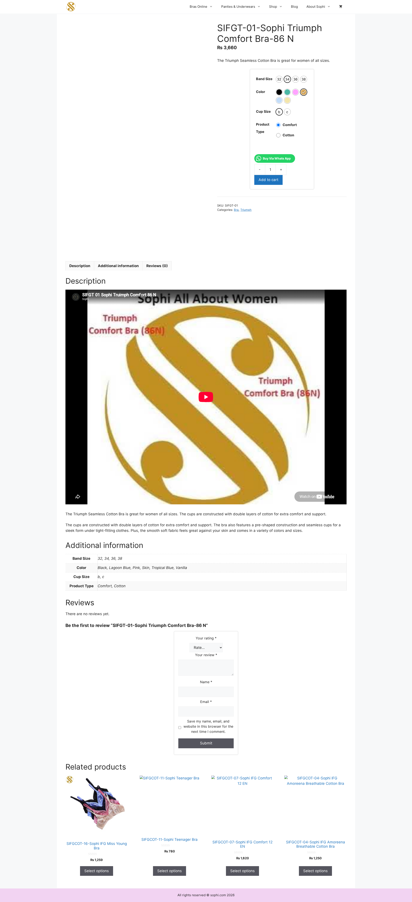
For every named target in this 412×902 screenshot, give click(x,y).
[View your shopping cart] (341, 6)
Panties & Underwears (238, 7)
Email (206, 702)
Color (260, 92)
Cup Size (263, 111)
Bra (236, 209)
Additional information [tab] (118, 266)
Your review (206, 655)
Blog (294, 7)
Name (206, 682)
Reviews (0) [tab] (157, 266)
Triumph (245, 209)
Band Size (264, 79)
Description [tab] (79, 266)
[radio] (279, 79)
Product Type (262, 128)
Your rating (206, 638)
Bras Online (198, 7)
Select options (96, 871)
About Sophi (315, 7)
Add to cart (268, 180)
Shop (273, 7)
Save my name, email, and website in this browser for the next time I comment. (208, 726)
